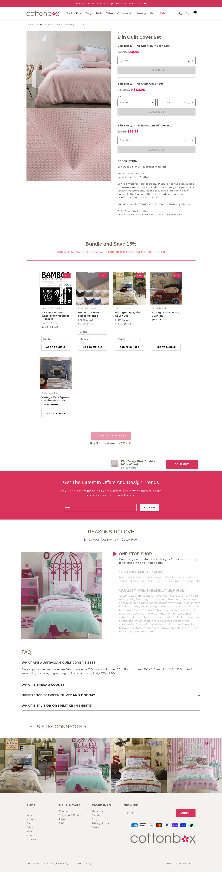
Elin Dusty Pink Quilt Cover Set (140, 83)
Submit (186, 812)
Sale (162, 13)
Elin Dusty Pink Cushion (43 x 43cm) (66, 24)
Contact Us (66, 811)
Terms (95, 827)
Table (109, 13)
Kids (78, 13)
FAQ (61, 823)
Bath (99, 13)
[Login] (187, 13)
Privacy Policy (100, 823)
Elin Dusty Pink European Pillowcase (144, 125)
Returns (64, 819)
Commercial (124, 13)
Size (120, 96)
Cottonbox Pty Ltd (184, 863)
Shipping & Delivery (71, 815)
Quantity (165, 102)
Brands (95, 815)
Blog (94, 819)
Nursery (31, 819)
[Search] (181, 13)
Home (29, 24)
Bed (69, 13)
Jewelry (141, 13)
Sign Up (149, 507)
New (153, 13)
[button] (157, 161)
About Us (97, 811)
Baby (88, 13)
